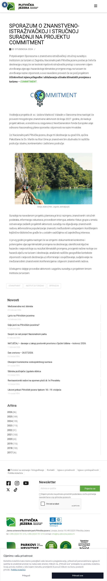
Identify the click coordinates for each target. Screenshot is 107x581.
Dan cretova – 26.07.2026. (20, 352)
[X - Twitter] (8, 490)
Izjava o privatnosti (66, 470)
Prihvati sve (77, 575)
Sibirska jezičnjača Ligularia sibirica (24, 371)
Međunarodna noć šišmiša (20, 306)
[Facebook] (8, 483)
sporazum (54, 286)
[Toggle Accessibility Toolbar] (4, 4)
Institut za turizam (35, 286)
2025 (9, 416)
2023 (9, 425)
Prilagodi (26, 575)
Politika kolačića (18, 570)
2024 (9, 421)
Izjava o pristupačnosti (88, 470)
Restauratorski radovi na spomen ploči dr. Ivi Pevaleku (34, 380)
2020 (9, 439)
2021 (9, 434)
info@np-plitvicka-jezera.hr (63, 534)
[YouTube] (26, 483)
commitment (14, 286)
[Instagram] (17, 483)
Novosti (13, 300)
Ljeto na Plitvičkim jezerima (21, 315)
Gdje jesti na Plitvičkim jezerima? (23, 325)
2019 (9, 443)
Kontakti (50, 470)
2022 (9, 430)
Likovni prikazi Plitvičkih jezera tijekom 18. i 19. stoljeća (34, 389)
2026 (9, 412)
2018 (9, 448)
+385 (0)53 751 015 (17, 534)
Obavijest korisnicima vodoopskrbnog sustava (30, 362)
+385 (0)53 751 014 (35, 534)
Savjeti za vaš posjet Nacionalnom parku (27, 334)
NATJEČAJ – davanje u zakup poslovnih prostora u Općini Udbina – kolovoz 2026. (47, 343)
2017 (9, 452)
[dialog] (53, 565)
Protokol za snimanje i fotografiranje (27, 470)
